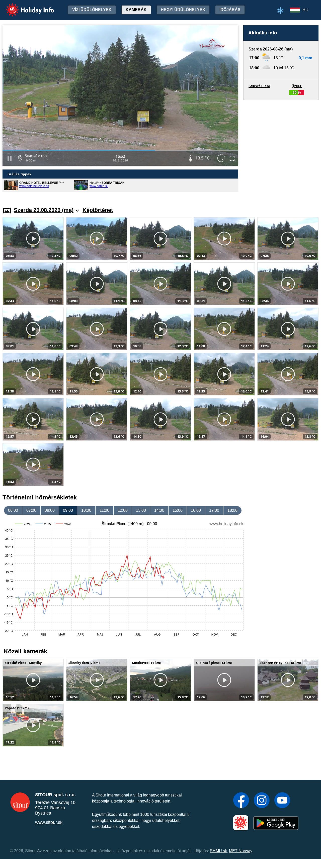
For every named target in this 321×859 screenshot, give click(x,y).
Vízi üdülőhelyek (92, 10)
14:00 (159, 510)
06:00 (13, 510)
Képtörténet (98, 210)
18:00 (232, 510)
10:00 (86, 510)
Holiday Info (25, 6)
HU (305, 10)
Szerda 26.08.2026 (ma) (43, 210)
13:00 (141, 510)
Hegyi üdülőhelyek (183, 10)
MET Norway (240, 851)
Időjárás (229, 10)
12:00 (123, 510)
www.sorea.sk (99, 186)
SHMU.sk (218, 851)
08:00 (50, 510)
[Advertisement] (280, 148)
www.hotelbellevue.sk (34, 186)
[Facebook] (241, 800)
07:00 (31, 510)
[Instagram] (262, 800)
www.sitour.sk (48, 822)
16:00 (196, 510)
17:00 (214, 510)
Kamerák (136, 10)
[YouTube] (282, 800)
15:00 (178, 510)
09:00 (68, 510)
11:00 (104, 510)
